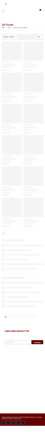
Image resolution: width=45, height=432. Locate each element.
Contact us (12, 358)
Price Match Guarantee (17, 388)
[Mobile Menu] (3, 11)
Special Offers (13, 382)
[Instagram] (13, 422)
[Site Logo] (17, 11)
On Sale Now (12, 385)
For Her (10, 405)
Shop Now (11, 402)
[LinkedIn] (18, 422)
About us (11, 355)
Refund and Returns (15, 364)
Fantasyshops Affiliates (17, 378)
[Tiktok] (23, 422)
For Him (10, 408)
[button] (34, 11)
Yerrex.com (17, 419)
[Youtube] (8, 422)
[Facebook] (3, 422)
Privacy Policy (13, 361)
